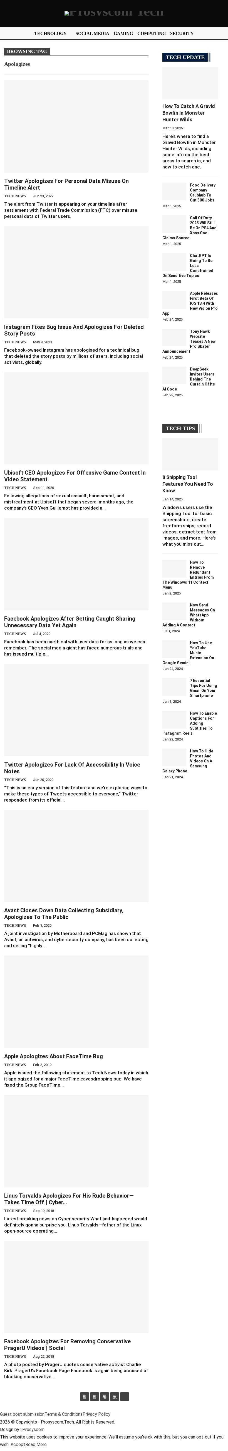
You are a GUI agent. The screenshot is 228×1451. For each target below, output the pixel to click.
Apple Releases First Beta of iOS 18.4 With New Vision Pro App (190, 303)
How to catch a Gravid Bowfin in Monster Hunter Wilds (188, 112)
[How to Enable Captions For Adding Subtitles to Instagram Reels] (174, 720)
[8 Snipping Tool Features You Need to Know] (190, 454)
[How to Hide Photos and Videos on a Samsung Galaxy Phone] (174, 757)
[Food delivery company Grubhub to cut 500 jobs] (174, 191)
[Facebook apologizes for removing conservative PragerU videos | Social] (76, 1287)
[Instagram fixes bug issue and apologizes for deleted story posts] (76, 272)
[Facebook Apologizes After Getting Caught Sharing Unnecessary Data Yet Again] (76, 564)
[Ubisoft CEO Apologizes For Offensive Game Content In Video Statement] (76, 418)
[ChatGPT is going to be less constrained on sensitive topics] (174, 262)
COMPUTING (151, 33)
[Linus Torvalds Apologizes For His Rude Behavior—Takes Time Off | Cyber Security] (76, 1141)
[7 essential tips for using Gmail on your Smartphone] (174, 687)
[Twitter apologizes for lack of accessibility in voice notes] (76, 710)
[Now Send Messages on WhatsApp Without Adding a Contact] (174, 611)
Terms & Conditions (63, 1414)
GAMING (123, 33)
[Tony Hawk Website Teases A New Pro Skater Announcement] (174, 338)
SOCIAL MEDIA (92, 33)
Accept (18, 1444)
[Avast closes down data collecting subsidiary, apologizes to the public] (76, 856)
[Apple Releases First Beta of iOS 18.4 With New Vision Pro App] (174, 300)
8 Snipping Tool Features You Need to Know (187, 483)
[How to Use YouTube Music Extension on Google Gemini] (174, 649)
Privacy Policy (96, 1414)
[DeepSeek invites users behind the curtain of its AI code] (174, 375)
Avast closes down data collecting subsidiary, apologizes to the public (63, 913)
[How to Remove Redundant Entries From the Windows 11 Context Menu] (174, 569)
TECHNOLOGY (50, 33)
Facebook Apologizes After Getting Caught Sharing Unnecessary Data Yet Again (69, 622)
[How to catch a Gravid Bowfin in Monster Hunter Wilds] (190, 83)
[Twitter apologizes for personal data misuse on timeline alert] (76, 126)
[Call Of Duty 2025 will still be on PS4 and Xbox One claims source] (174, 224)
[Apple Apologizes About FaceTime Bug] (76, 1002)
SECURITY (182, 33)
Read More (36, 1444)
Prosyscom (33, 1429)
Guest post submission (22, 1414)
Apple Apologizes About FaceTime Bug (53, 1056)
